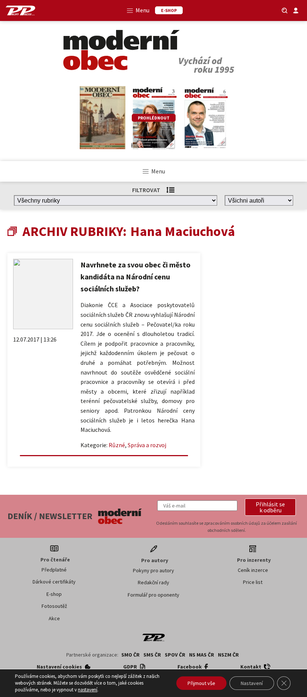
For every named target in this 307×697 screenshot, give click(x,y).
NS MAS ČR (201, 654)
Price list (252, 582)
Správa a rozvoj (147, 445)
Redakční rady (153, 582)
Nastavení (252, 683)
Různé (117, 445)
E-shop (54, 594)
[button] (270, 507)
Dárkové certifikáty (54, 581)
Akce (54, 618)
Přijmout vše (201, 683)
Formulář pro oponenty (153, 594)
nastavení (87, 690)
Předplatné (54, 569)
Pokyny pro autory (153, 570)
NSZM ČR (228, 654)
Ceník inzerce (253, 570)
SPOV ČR (175, 654)
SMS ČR (152, 654)
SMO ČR (130, 654)
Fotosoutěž (54, 606)
